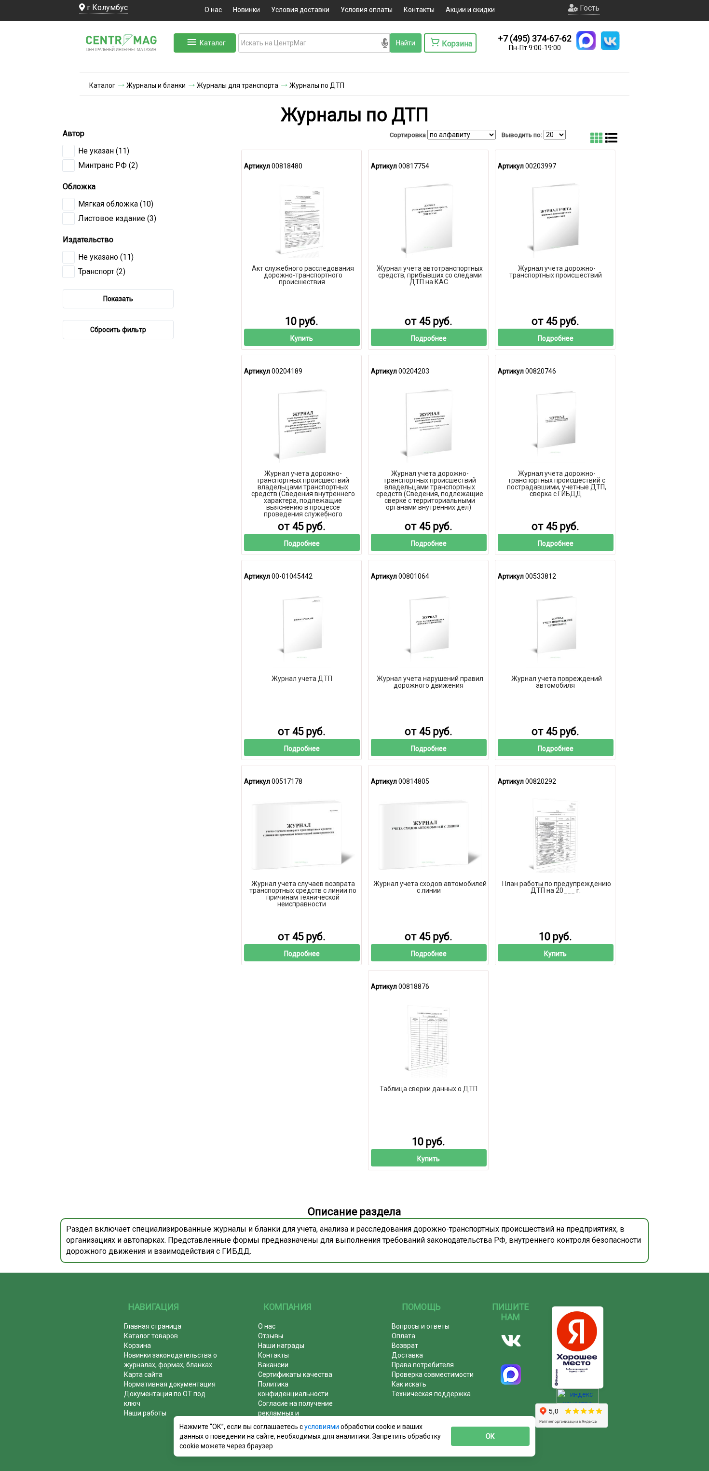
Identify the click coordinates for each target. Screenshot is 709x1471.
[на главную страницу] (125, 63)
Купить (301, 338)
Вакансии (273, 1365)
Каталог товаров (151, 1336)
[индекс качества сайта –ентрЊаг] (578, 1399)
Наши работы (145, 1413)
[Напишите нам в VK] (610, 40)
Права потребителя (423, 1365)
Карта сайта (143, 1374)
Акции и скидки (470, 10)
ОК (490, 1436)
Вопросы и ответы (421, 1326)
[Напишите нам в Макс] (586, 40)
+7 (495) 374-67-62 (535, 38)
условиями (322, 1426)
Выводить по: (522, 135)
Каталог (213, 43)
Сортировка (408, 135)
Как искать (409, 1384)
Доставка (407, 1355)
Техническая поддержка (431, 1394)
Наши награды (281, 1345)
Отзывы (270, 1336)
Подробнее (429, 338)
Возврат (405, 1345)
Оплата (403, 1336)
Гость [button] (589, 8)
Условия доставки (300, 10)
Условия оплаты (367, 10)
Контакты (419, 10)
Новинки (246, 10)
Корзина (137, 1345)
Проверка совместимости (433, 1374)
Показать (118, 299)
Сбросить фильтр (118, 329)
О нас (213, 10)
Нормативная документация (170, 1384)
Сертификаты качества (295, 1374)
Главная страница (152, 1326)
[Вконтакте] (511, 1341)
